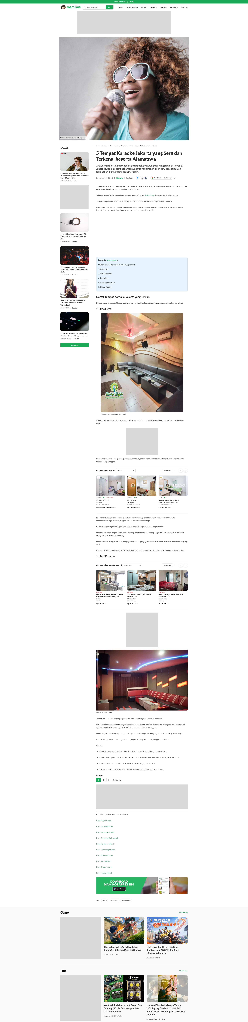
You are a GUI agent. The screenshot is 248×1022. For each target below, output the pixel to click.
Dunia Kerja (174, 4)
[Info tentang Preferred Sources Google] (175, 178)
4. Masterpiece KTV (106, 282)
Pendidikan (163, 4)
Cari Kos (120, 4)
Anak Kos (154, 4)
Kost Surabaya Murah (105, 844)
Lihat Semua (74, 345)
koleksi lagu (150, 195)
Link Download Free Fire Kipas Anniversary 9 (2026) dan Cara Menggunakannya (163, 950)
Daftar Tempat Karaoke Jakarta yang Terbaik (116, 265)
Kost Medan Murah (104, 873)
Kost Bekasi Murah (104, 867)
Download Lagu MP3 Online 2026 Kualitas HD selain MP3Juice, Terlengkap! (73, 302)
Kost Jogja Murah (103, 820)
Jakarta (104, 900)
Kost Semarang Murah (105, 849)
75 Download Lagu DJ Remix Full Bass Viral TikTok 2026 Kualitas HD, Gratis (74, 269)
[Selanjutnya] (186, 470)
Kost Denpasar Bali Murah (107, 838)
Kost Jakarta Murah (104, 826)
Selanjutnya (117, 780)
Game (116, 954)
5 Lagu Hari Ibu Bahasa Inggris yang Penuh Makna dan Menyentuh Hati (73, 334)
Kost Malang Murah (104, 855)
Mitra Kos (144, 4)
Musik (111, 146)
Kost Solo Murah (103, 861)
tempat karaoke (126, 900)
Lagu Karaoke (114, 900)
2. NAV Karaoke (105, 273)
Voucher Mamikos (132, 4)
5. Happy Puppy (104, 287)
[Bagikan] (138, 178)
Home (98, 146)
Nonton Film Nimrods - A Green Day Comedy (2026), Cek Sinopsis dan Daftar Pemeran (123, 1008)
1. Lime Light (103, 269)
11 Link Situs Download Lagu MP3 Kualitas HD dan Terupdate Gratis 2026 (73, 236)
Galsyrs (119, 178)
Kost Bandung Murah (105, 832)
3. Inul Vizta (103, 278)
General (73, 181)
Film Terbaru (119, 1016)
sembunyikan (112, 260)
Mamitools (184, 4)
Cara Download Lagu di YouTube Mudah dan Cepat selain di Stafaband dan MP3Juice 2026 (74, 175)
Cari (109, 3)
